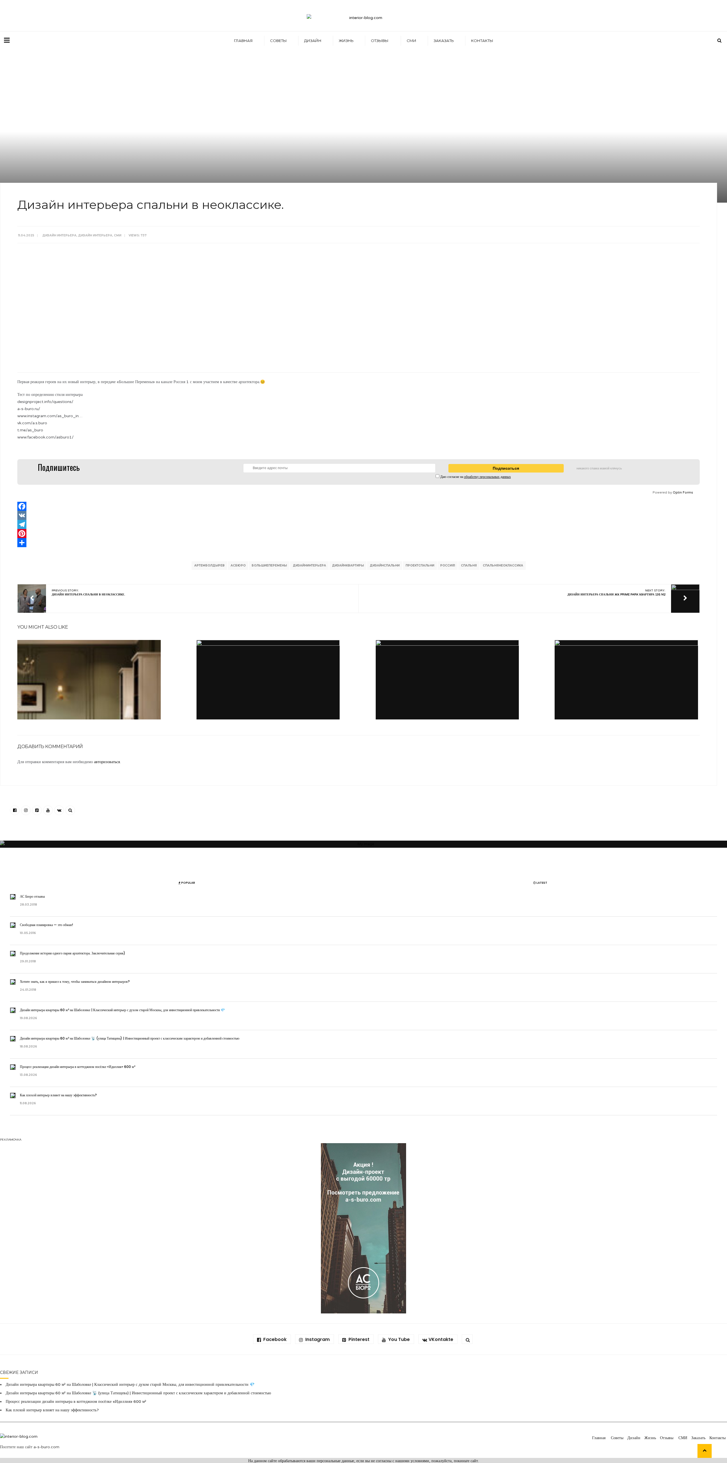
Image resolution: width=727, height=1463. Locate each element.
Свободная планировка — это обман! (46, 924)
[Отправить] (358, 542)
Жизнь (346, 40)
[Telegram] (358, 524)
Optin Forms (683, 492)
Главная (243, 40)
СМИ (411, 40)
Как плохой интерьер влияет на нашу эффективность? (59, 1095)
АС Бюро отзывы (33, 896)
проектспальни (420, 565)
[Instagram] (26, 810)
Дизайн (312, 40)
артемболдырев (209, 565)
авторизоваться (107, 761)
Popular (188, 883)
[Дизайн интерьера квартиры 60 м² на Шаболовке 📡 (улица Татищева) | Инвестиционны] (268, 711)
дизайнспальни (385, 565)
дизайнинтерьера (309, 565)
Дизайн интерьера (59, 235)
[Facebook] (358, 506)
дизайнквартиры (348, 565)
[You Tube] (48, 810)
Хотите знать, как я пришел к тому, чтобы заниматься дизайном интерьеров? (75, 981)
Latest (541, 883)
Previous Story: (88, 592)
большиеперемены (269, 565)
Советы (278, 40)
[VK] (358, 515)
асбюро (238, 565)
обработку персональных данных (487, 477)
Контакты (482, 40)
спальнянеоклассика (503, 565)
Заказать (444, 40)
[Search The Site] (70, 810)
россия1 (447, 565)
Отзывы (380, 40)
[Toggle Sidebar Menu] (7, 40)
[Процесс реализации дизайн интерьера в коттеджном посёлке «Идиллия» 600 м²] (447, 711)
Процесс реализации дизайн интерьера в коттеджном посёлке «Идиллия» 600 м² (77, 1066)
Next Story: (616, 592)
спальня (469, 565)
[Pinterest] (358, 533)
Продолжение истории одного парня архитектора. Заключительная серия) (73, 953)
